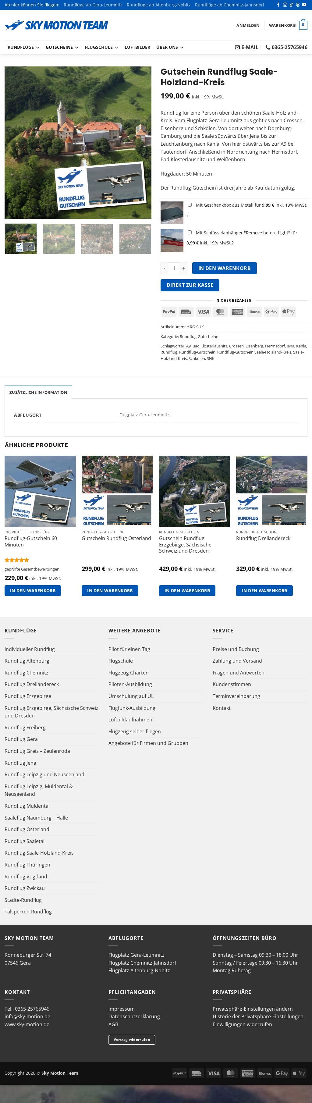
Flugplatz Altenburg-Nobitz (139, 970)
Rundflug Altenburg (27, 660)
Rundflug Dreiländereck (263, 538)
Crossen (236, 346)
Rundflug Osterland (27, 829)
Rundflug (169, 352)
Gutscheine (59, 47)
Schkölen (197, 358)
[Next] (140, 142)
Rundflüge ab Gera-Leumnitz (93, 5)
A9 (188, 346)
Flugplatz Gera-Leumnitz (136, 955)
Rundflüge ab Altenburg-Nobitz (159, 5)
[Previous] (15, 142)
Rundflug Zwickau (25, 888)
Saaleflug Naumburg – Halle (36, 817)
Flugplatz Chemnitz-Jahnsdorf (142, 962)
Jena (290, 346)
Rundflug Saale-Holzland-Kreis (39, 852)
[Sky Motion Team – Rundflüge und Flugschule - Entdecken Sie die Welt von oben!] (56, 25)
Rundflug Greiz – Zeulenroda (37, 751)
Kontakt (222, 708)
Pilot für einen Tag (129, 649)
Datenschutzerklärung (134, 1016)
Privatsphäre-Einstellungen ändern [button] (253, 1008)
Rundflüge (21, 47)
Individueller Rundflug (30, 649)
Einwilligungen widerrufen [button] (242, 1024)
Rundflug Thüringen (27, 864)
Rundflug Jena (20, 763)
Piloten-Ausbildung (130, 684)
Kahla (301, 346)
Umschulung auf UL (131, 696)
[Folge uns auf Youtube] (304, 5)
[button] (248, 25)
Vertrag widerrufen (132, 1039)
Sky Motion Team (59, 1073)
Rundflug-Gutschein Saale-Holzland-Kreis (254, 352)
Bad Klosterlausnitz (210, 346)
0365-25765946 (32, 1008)
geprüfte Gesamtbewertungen (32, 569)
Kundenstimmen (232, 684)
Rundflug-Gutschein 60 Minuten (31, 541)
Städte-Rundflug (23, 900)
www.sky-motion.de (27, 1024)
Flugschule (99, 47)
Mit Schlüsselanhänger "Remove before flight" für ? (241, 238)
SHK (210, 358)
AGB (113, 1024)
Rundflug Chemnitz (26, 672)
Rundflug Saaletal (24, 841)
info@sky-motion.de (27, 1016)
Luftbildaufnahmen (130, 719)
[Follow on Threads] (298, 5)
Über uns (167, 47)
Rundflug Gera (21, 739)
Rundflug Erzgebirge (28, 696)
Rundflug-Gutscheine (199, 336)
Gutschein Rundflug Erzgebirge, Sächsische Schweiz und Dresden (185, 544)
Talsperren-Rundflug (28, 911)
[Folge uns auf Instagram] (285, 5)
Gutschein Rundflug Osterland (116, 538)
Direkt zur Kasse (190, 285)
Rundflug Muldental (27, 805)
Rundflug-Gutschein (197, 352)
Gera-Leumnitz (225, 120)
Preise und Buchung (236, 649)
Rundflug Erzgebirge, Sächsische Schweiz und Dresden (51, 712)
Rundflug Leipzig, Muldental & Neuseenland (39, 790)
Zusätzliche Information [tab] (38, 392)
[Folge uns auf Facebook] (278, 5)
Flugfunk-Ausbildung (131, 708)
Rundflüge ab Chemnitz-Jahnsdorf (229, 5)
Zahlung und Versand (237, 660)
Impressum (121, 1008)
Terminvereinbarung (236, 696)
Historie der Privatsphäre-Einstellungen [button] (258, 1016)
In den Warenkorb (224, 268)
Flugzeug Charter (128, 672)
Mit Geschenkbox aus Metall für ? (246, 210)
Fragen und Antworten (238, 672)
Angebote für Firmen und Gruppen (148, 743)
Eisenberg (254, 346)
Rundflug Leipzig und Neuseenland (44, 774)
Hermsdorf (275, 346)
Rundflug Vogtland (26, 876)
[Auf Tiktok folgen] (291, 5)
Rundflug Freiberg (25, 727)
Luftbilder (137, 47)
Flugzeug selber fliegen (134, 731)
